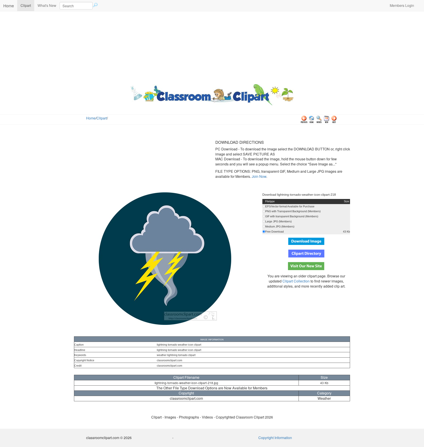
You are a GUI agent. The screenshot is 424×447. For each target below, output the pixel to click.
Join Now (258, 176)
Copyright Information (275, 437)
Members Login (402, 5)
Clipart (27, 5)
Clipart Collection (296, 281)
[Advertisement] (212, 47)
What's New (47, 5)
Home (8, 5)
